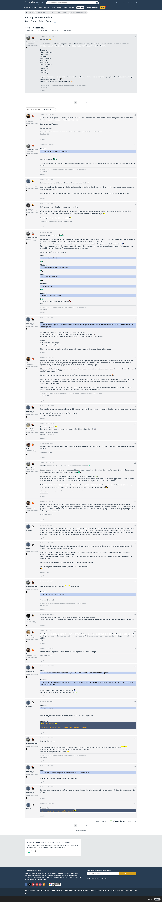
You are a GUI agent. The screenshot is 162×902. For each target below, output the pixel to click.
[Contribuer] (54, 21)
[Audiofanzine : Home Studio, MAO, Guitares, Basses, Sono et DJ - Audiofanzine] (34, 3)
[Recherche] (97, 3)
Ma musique (43, 452)
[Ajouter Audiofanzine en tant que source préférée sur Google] (33, 852)
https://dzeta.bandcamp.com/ (65, 221)
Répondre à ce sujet (119, 821)
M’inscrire (127, 874)
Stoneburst (43, 134)
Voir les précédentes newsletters (96, 878)
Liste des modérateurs (81, 830)
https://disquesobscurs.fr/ (47, 434)
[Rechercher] (54, 109)
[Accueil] (26, 12)
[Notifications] (136, 3)
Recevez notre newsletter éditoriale (99, 870)
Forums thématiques (42, 12)
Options (105, 821)
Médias (41, 21)
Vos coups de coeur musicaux (59, 12)
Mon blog (50, 452)
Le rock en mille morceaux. (35, 27)
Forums (31, 12)
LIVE (48, 134)
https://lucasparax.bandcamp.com (49, 432)
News (27, 21)
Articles (33, 21)
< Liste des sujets (132, 821)
